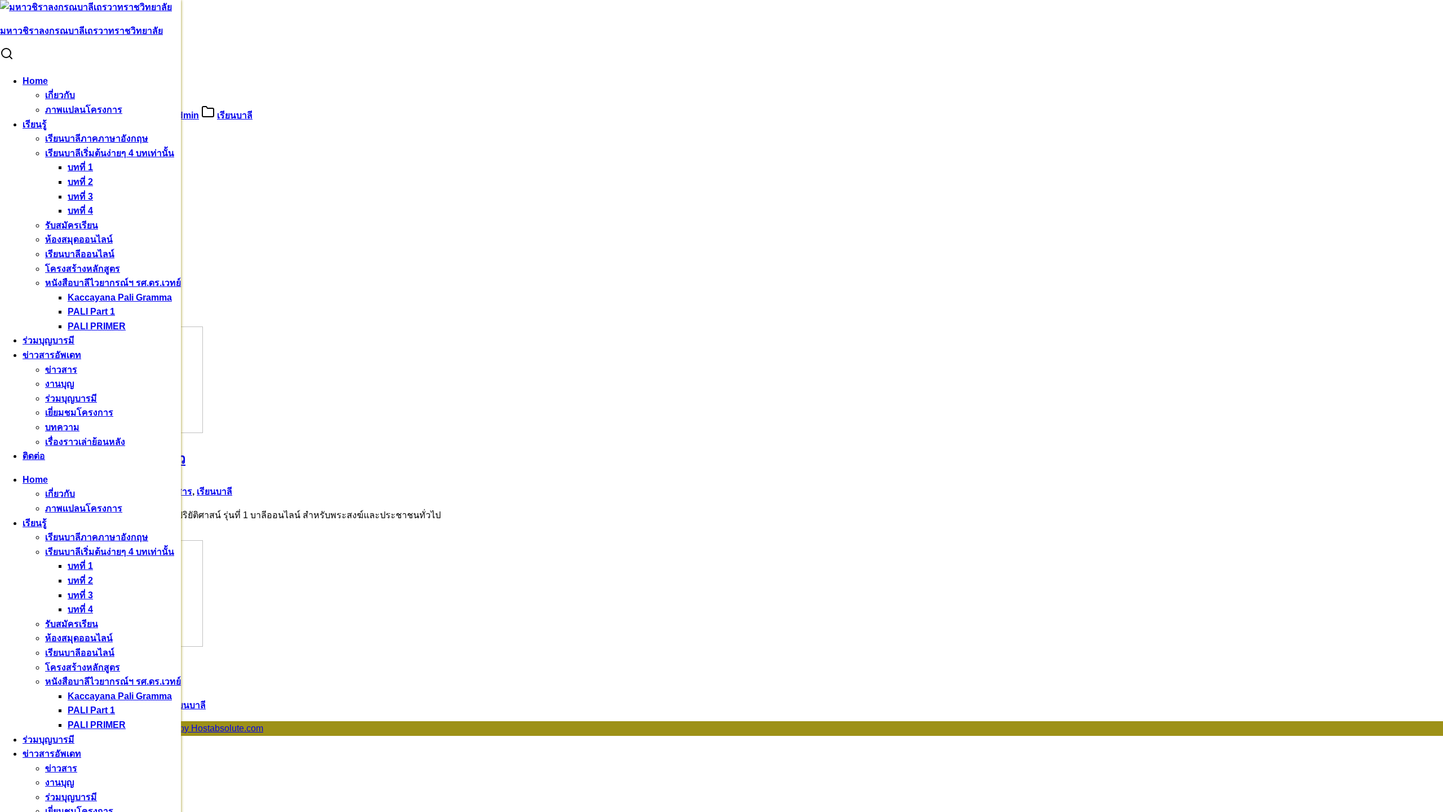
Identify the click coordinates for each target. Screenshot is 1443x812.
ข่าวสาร (61, 369)
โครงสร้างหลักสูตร (82, 268)
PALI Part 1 (91, 311)
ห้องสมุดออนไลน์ (79, 239)
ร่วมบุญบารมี (48, 340)
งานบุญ (59, 384)
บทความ (62, 427)
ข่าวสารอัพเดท (52, 355)
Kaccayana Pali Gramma (120, 297)
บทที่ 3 (80, 196)
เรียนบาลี (235, 115)
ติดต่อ (34, 456)
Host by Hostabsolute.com (210, 728)
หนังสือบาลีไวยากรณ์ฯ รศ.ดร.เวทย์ (113, 283)
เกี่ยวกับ (60, 95)
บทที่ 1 (80, 167)
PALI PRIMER (97, 326)
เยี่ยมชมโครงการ (79, 412)
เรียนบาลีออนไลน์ (79, 254)
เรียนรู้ (35, 124)
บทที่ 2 (80, 182)
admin (185, 115)
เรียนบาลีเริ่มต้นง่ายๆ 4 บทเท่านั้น (109, 153)
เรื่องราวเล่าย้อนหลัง (85, 442)
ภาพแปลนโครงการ (83, 109)
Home (35, 81)
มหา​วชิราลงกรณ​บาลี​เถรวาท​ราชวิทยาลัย (81, 31)
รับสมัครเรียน (71, 225)
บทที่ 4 (80, 210)
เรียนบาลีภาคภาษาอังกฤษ (96, 138)
